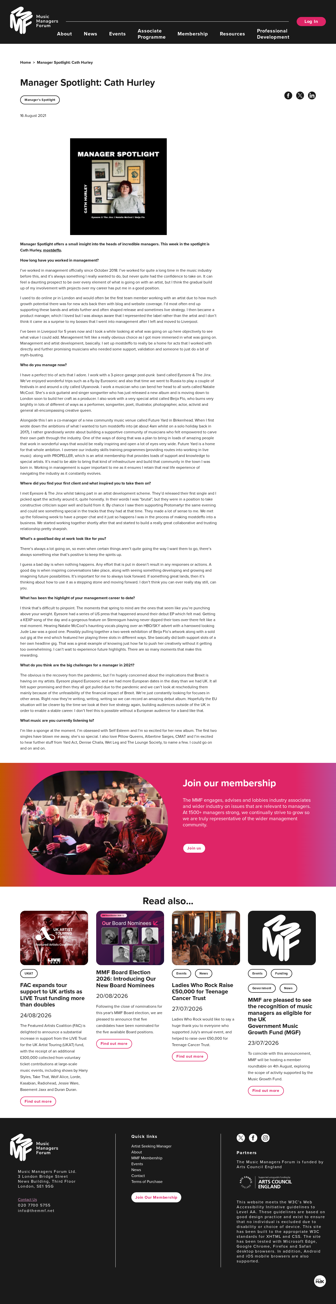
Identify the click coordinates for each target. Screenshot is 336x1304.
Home (25, 62)
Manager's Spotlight (40, 99)
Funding (281, 973)
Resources (232, 33)
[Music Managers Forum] (34, 1159)
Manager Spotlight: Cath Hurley (65, 62)
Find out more (38, 1101)
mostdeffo (52, 250)
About (64, 33)
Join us (194, 848)
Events (117, 33)
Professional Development (273, 33)
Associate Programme (152, 33)
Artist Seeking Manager (151, 1146)
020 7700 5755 (34, 1205)
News (90, 33)
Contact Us (27, 1199)
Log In (311, 21)
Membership (193, 33)
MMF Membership (146, 1158)
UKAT (29, 973)
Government (261, 988)
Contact (138, 1175)
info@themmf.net (36, 1210)
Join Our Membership (156, 1197)
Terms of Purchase (147, 1181)
